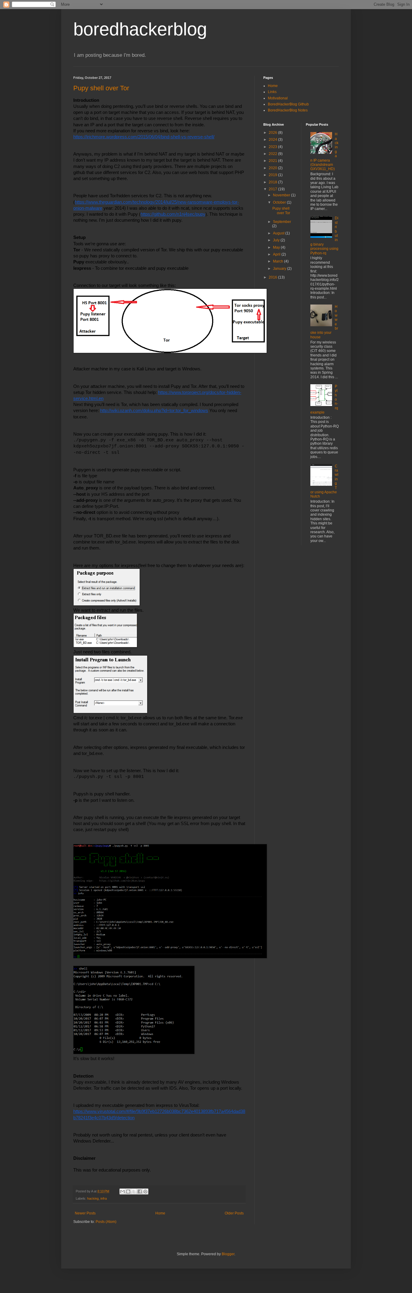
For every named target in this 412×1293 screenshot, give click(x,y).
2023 (273, 147)
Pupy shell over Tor (101, 88)
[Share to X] (134, 1191)
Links (272, 92)
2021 (273, 161)
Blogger (228, 1254)
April (277, 254)
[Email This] (122, 1191)
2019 (273, 175)
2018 (273, 182)
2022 (273, 154)
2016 (273, 277)
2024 (273, 139)
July (276, 240)
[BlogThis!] (128, 1191)
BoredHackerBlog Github (288, 104)
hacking (93, 1198)
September (282, 222)
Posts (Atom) (106, 1222)
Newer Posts (85, 1213)
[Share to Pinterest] (145, 1191)
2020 (273, 168)
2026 (273, 133)
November (282, 195)
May (277, 247)
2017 (273, 189)
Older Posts (234, 1213)
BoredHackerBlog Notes (288, 110)
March (278, 261)
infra (103, 1198)
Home (160, 1213)
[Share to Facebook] (140, 1191)
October (280, 202)
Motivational (278, 98)
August (279, 233)
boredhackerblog (140, 29)
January (280, 268)
